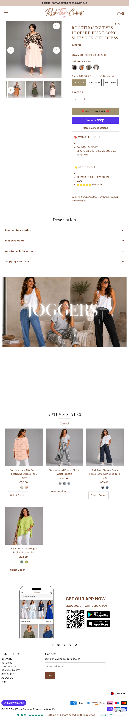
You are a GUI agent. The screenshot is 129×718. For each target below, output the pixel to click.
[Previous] (10, 50)
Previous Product (109, 197)
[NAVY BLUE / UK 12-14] (102, 487)
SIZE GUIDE (7, 674)
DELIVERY (6, 659)
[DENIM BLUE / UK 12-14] (107, 487)
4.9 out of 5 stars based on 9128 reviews (71, 714)
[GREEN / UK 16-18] (21, 562)
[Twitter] (64, 645)
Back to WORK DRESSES (84, 197)
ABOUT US (7, 677)
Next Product (78, 200)
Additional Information (19, 251)
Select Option (17, 495)
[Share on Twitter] (119, 24)
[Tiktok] (76, 645)
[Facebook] (52, 645)
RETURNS (6, 662)
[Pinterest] (70, 645)
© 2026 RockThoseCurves (16, 709)
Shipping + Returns (17, 261)
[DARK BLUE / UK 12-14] (64, 483)
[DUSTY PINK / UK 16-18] (26, 487)
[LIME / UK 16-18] (26, 562)
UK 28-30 (110, 82)
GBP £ (118, 693)
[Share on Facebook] (116, 24)
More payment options (95, 127)
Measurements (15, 240)
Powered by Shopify (44, 709)
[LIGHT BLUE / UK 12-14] (68, 483)
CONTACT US (8, 666)
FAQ (3, 681)
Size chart (108, 76)
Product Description (18, 230)
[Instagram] (58, 645)
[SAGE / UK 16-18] (21, 487)
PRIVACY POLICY (10, 670)
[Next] (56, 50)
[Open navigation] (6, 13)
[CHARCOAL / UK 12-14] (60, 483)
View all (64, 423)
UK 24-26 (94, 82)
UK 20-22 (78, 82)
